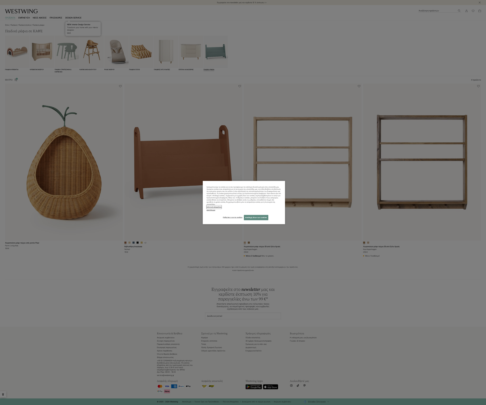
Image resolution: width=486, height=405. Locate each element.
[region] (244, 202)
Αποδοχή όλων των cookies (256, 217)
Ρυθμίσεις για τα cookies (232, 217)
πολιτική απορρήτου (214, 207)
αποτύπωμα (211, 210)
